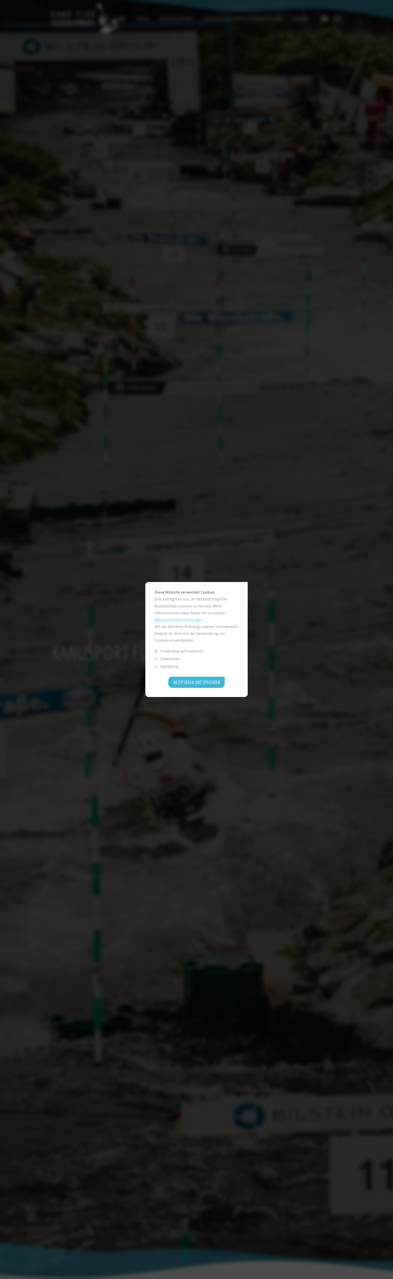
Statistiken (170, 658)
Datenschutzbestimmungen (178, 619)
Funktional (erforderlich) (182, 651)
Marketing (170, 666)
